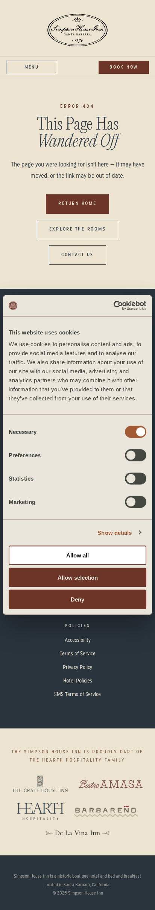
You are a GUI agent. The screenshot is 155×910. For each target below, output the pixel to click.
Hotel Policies (77, 681)
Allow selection (78, 577)
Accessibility (78, 640)
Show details (114, 532)
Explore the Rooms (77, 229)
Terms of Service (78, 654)
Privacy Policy (77, 667)
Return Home (77, 204)
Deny (77, 599)
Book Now (123, 67)
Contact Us (77, 255)
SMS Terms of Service (77, 694)
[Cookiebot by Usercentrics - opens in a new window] (113, 306)
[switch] (135, 455)
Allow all (77, 555)
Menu (31, 67)
